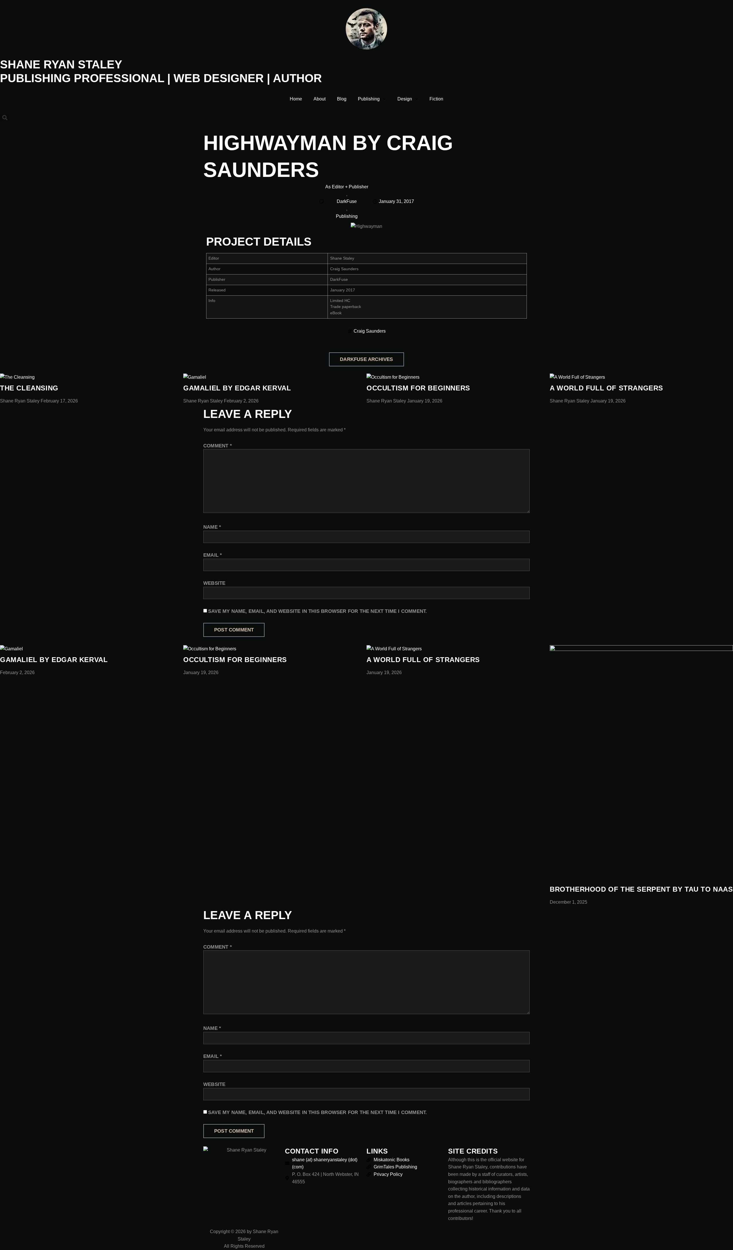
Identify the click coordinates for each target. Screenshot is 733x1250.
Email (212, 555)
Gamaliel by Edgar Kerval (237, 388)
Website (214, 583)
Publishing (369, 98)
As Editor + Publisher (346, 186)
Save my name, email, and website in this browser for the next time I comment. (317, 611)
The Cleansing (29, 388)
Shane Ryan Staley (61, 64)
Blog (341, 98)
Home (296, 98)
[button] (4, 117)
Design (404, 98)
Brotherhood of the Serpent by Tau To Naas (641, 889)
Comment (217, 445)
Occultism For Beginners (418, 388)
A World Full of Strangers (606, 388)
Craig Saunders (370, 331)
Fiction (436, 98)
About (320, 98)
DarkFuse (347, 201)
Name (212, 527)
